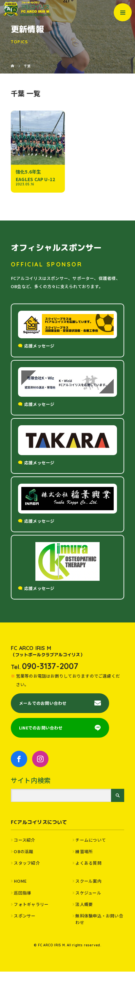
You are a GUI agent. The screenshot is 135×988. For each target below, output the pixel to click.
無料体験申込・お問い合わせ (99, 919)
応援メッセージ (39, 346)
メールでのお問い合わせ (43, 703)
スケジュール (88, 893)
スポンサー (24, 916)
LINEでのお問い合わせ (41, 728)
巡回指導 (22, 893)
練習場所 (84, 851)
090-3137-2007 (50, 666)
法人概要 (84, 904)
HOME (20, 881)
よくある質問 (88, 863)
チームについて (90, 840)
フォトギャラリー (31, 904)
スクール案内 (88, 881)
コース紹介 (24, 840)
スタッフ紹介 (27, 863)
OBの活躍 (23, 851)
